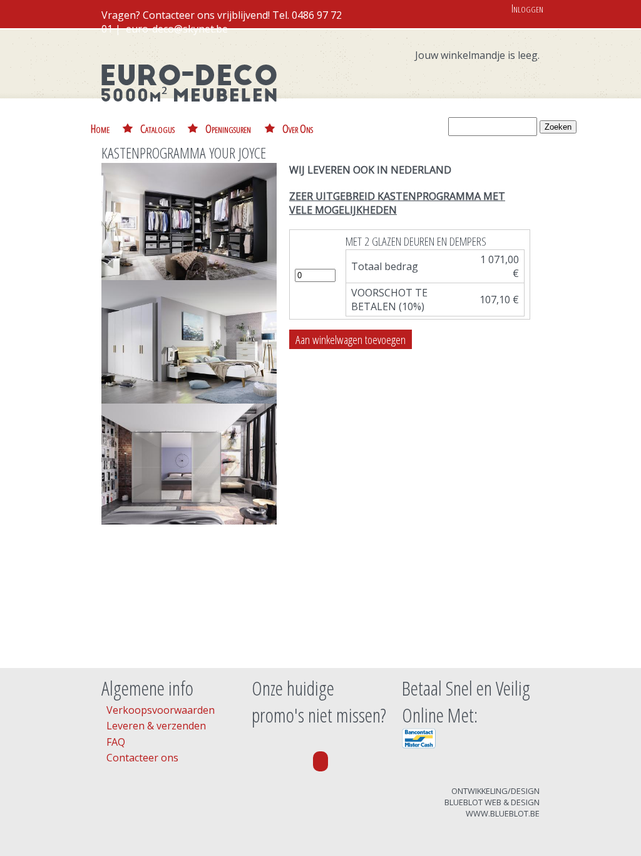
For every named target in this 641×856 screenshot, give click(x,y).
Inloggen (527, 8)
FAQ (115, 742)
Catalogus (157, 128)
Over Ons (297, 128)
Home (100, 128)
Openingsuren (228, 128)
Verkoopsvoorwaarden (160, 710)
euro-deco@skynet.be (177, 29)
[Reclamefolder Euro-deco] (320, 761)
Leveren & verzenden (156, 726)
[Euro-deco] (189, 110)
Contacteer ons (142, 758)
